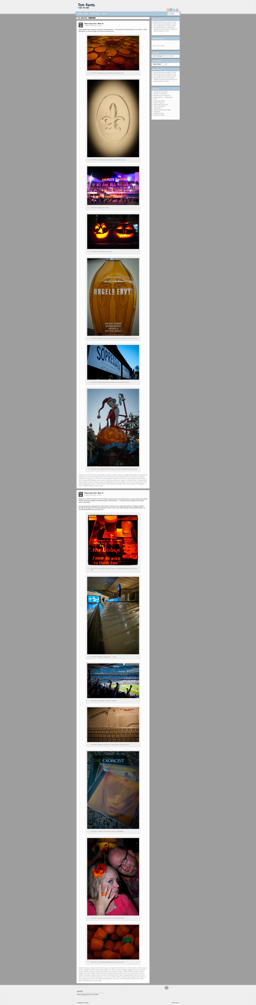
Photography (108, 482)
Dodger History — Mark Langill (163, 97)
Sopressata (136, 482)
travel (114, 979)
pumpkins (123, 482)
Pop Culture (127, 968)
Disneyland (141, 476)
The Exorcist (91, 979)
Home (80, 13)
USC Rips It (157, 111)
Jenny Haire (127, 973)
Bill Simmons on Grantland (162, 95)
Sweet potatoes (130, 484)
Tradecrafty (157, 108)
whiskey (91, 485)
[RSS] (167, 9)
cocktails (125, 971)
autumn (113, 970)
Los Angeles (108, 475)
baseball (142, 970)
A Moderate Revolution (161, 92)
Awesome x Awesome (160, 94)
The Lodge (99, 979)
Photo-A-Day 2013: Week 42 (93, 493)
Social (104, 13)
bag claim (118, 970)
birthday (91, 971)
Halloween (110, 478)
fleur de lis (99, 478)
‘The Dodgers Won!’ (159, 26)
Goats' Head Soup (101, 973)
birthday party (107, 971)
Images (98, 475)
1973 (89, 970)
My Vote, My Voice (159, 24)
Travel (80, 970)
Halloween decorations (120, 478)
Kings (102, 475)
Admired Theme (175, 1002)
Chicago (86, 968)
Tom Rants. (86, 4)
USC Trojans (131, 979)
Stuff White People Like (161, 104)
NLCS (139, 975)
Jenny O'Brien (135, 973)
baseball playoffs (83, 971)
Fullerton (93, 973)
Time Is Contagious (159, 106)
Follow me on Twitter (159, 46)
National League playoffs (126, 975)
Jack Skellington (92, 480)
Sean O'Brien (140, 977)
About (86, 13)
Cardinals (114, 971)
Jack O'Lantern (142, 478)
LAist (155, 99)
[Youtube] (177, 9)
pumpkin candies (115, 977)
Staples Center (91, 484)
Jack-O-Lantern (101, 480)
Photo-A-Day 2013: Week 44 (93, 24)
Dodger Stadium (139, 971)
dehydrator (134, 476)
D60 (129, 476)
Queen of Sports (159, 103)
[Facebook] (171, 9)
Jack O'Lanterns (83, 480)
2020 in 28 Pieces (159, 22)
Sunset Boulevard (101, 484)
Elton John (87, 973)
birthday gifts (98, 971)
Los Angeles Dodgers (90, 975)
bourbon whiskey (120, 476)
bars (137, 970)
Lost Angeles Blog (159, 101)
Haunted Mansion (132, 478)
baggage (124, 970)
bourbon (101, 476)
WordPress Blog (158, 113)
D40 (126, 476)
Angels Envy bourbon (85, 476)
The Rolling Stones (107, 979)
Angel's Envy (143, 475)
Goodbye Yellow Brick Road (115, 973)
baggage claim (132, 970)
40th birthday (95, 970)
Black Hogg (94, 476)
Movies (118, 968)
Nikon (102, 482)
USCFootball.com (87, 980)
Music (122, 968)
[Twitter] (174, 9)
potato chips (116, 482)
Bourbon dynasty (109, 476)
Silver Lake (130, 482)
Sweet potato (110, 484)
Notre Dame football (89, 977)
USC (118, 979)
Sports (145, 968)
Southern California (117, 475)
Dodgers (92, 968)
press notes (106, 977)
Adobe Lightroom (134, 475)
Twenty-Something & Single (162, 110)
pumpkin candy (125, 977)
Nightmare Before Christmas (92, 482)
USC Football (124, 979)
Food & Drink (92, 475)
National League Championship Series (107, 975)
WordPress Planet (159, 115)
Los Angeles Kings (131, 480)
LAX (140, 973)
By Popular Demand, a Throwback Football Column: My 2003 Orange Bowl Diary (165, 29)
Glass (104, 478)
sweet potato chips (120, 484)
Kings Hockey (114, 480)
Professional (95, 13)
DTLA (85, 475)
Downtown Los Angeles (85, 478)
